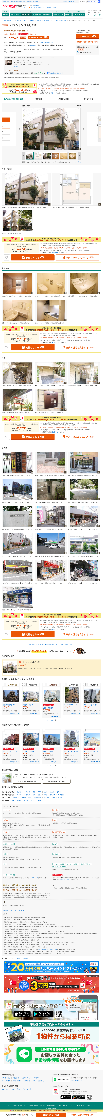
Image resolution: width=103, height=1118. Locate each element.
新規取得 (36, 6)
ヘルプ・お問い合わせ (88, 1105)
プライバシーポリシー (15, 1105)
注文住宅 (56, 14)
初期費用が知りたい (38, 37)
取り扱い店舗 (88, 99)
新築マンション (15, 14)
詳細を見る (88, 1110)
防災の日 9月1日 (92, 1)
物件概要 (39, 99)
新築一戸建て (37, 14)
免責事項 (65, 1105)
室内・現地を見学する (88, 42)
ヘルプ (75, 1)
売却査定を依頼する (56, 781)
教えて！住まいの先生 (24, 1089)
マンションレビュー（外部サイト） (47, 949)
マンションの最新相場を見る (27, 781)
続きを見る (17, 66)
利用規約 (42, 1105)
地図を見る (32, 45)
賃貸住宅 (5, 14)
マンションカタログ (8, 1089)
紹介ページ (35, 878)
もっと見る (50, 720)
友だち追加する (63, 1079)
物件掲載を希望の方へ (54, 1105)
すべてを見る (76, 162)
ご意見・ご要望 (75, 1105)
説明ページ (54, 93)
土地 (61, 14)
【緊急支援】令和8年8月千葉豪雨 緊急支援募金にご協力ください (22, 2)
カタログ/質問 (77, 14)
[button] (12, 129)
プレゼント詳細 (65, 879)
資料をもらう (88, 36)
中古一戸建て (47, 14)
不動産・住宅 (6, 1078)
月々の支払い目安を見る (46, 42)
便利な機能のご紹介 (77, 1080)
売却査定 (68, 14)
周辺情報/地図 (64, 99)
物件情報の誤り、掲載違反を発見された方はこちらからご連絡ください (51, 644)
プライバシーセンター (31, 1105)
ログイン (25, 8)
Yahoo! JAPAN (67, 1)
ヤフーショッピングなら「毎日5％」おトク (43, 8)
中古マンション (27, 14)
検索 (99, 1)
